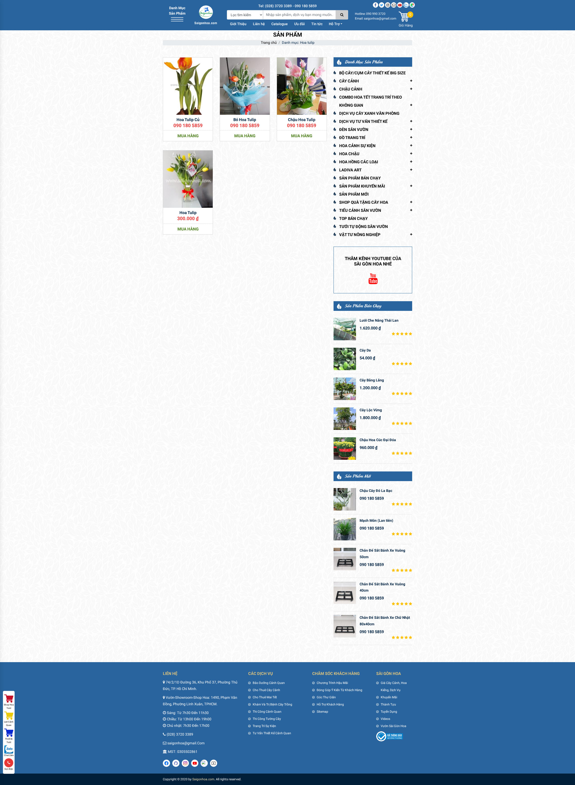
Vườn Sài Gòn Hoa (393, 726)
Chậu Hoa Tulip (301, 119)
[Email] (393, 5)
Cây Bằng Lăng (372, 380)
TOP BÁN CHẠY (353, 218)
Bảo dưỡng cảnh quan (269, 683)
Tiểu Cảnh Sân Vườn (360, 210)
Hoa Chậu (349, 153)
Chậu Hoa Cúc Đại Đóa (378, 440)
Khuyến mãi (389, 697)
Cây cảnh (349, 81)
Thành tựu (388, 704)
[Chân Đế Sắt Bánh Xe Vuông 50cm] (345, 559)
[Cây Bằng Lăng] (345, 389)
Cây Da (365, 350)
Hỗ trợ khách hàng (330, 704)
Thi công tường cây (267, 719)
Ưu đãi (299, 24)
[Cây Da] (345, 359)
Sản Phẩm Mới (354, 194)
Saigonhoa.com (203, 779)
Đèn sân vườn (353, 129)
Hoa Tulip (188, 212)
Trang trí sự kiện (264, 726)
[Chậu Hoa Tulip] (302, 86)
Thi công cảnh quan (267, 711)
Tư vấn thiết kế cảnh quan (272, 733)
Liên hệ (259, 24)
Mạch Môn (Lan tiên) (376, 520)
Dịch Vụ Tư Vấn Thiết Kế (363, 121)
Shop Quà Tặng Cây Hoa (363, 202)
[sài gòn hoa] (205, 15)
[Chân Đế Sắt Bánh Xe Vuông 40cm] (345, 593)
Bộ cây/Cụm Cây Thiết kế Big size (372, 73)
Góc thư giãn (326, 697)
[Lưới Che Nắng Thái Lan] (345, 329)
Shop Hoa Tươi (9, 706)
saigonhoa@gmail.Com (186, 743)
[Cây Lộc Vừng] (345, 418)
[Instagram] (387, 5)
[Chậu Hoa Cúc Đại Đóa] (345, 448)
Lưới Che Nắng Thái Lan (379, 320)
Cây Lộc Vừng (371, 410)
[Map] (412, 5)
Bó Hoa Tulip (244, 119)
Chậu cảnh (350, 89)
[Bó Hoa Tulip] (245, 86)
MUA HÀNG (188, 135)
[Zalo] (406, 5)
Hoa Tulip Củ (188, 119)
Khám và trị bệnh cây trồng (272, 704)
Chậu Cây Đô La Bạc (376, 491)
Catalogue (279, 24)
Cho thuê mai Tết (265, 697)
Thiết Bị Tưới (9, 740)
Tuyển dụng (389, 711)
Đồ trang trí (352, 137)
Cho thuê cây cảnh (266, 690)
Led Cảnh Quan (8, 723)
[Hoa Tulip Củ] (188, 86)
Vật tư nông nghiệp (359, 234)
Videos (385, 719)
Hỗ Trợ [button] (334, 24)
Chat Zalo (9, 755)
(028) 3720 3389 (180, 734)
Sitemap (322, 711)
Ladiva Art (350, 170)
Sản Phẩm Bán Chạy (360, 178)
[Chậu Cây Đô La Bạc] (345, 499)
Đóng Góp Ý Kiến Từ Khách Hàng (339, 690)
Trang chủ (269, 42)
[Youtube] (399, 5)
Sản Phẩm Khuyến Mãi (362, 186)
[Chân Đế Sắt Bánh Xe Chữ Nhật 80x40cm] (345, 626)
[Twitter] (381, 5)
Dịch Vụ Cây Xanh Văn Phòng (369, 113)
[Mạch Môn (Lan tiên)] (345, 529)
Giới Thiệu (238, 24)
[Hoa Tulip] (188, 179)
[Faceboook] (375, 5)
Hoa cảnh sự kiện (357, 145)
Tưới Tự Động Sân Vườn (363, 226)
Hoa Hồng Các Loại (358, 161)
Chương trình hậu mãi (332, 683)
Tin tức (317, 24)
